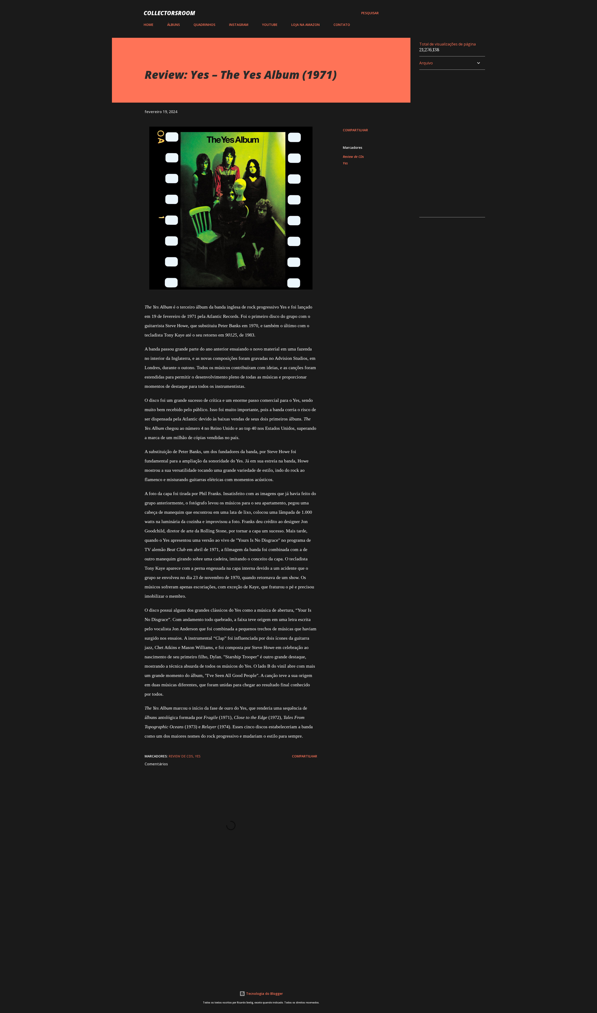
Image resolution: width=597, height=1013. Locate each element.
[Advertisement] (223, 920)
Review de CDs (353, 156)
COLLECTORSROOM (169, 13)
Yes (345, 163)
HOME (148, 24)
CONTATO (341, 24)
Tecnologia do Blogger (264, 993)
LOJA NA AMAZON (305, 24)
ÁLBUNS (173, 24)
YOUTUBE (270, 24)
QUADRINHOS (204, 24)
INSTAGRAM (238, 24)
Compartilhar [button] (355, 130)
